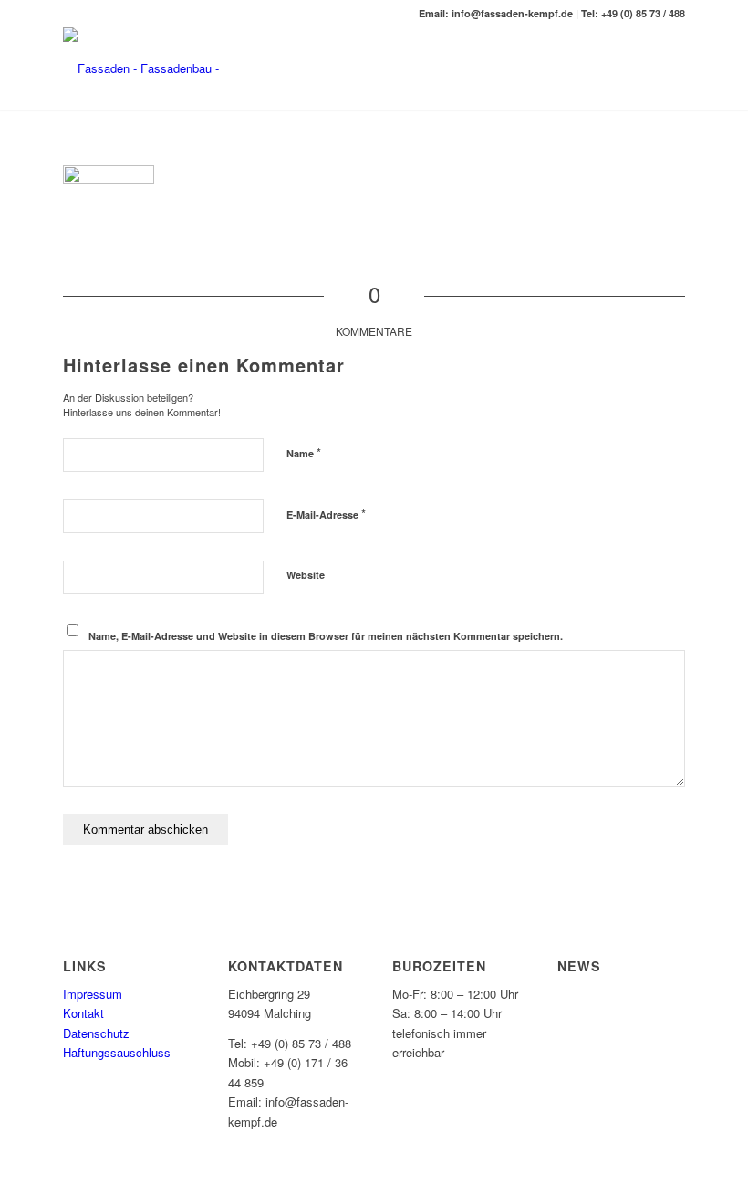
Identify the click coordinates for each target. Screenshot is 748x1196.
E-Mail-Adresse (326, 513)
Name (303, 452)
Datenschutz (96, 1033)
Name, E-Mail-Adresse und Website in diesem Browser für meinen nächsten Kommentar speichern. (325, 636)
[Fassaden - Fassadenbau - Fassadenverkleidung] (186, 68)
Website (305, 575)
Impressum (92, 993)
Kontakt (83, 1013)
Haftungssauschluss (117, 1052)
